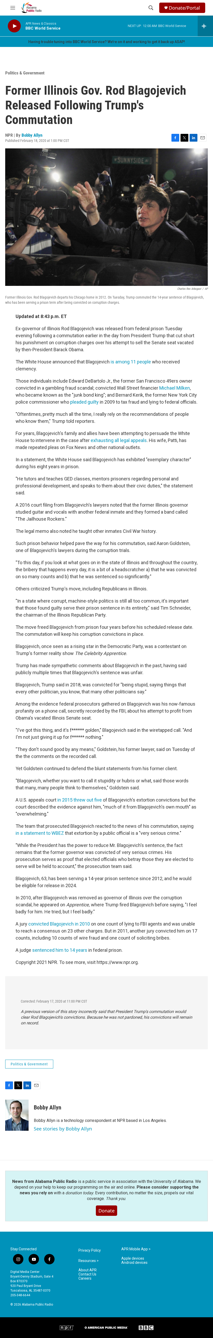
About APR (87, 1270)
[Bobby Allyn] (17, 1115)
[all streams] (205, 26)
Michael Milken (174, 388)
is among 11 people (131, 361)
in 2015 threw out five (79, 800)
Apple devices (132, 1258)
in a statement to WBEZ (40, 833)
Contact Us (87, 1274)
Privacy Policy (89, 1250)
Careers (84, 1278)
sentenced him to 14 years (59, 950)
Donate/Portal (184, 8)
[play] (14, 26)
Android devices (134, 1263)
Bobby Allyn (32, 135)
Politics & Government (24, 72)
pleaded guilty (84, 402)
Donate (106, 1211)
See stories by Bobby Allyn (63, 1129)
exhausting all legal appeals (119, 440)
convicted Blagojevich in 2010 (59, 924)
